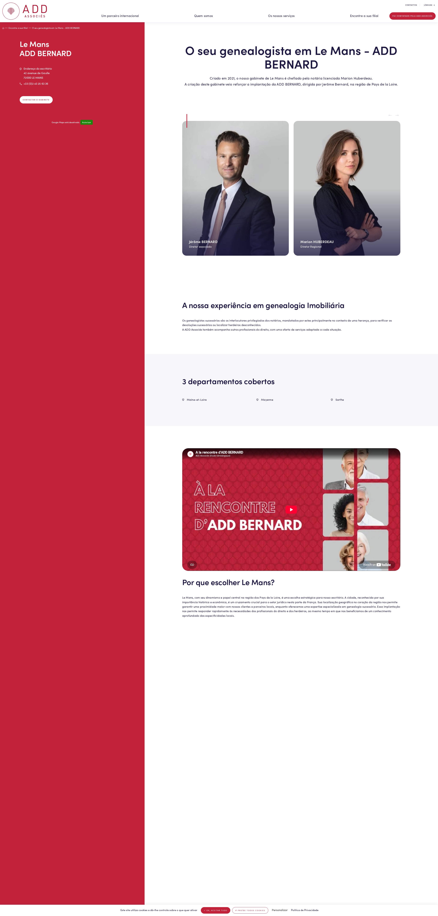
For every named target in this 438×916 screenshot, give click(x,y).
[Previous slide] (390, 115)
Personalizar (280, 910)
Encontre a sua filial (364, 16)
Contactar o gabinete (36, 100)
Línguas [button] (428, 5)
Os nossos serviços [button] (281, 16)
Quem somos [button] (203, 16)
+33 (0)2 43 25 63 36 (36, 83)
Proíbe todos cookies (251, 910)
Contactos (411, 5)
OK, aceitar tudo (216, 910)
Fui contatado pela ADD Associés (412, 16)
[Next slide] (397, 115)
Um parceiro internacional (120, 16)
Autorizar (86, 122)
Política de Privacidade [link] (304, 910)
